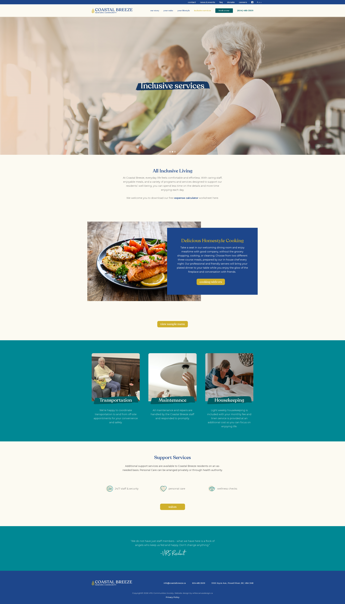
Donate (231, 2)
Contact (192, 2)
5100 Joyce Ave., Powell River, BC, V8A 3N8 (232, 583)
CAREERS (243, 2)
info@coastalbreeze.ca (175, 583)
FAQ (221, 2)
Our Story (154, 10)
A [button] (257, 2)
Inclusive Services (202, 10)
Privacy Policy (172, 597)
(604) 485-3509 (245, 10)
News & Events (207, 2)
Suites (172, 507)
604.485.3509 (198, 583)
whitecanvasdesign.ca (202, 593)
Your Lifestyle (183, 10)
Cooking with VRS (211, 282)
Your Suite (168, 10)
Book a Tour (224, 10)
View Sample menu (172, 324)
